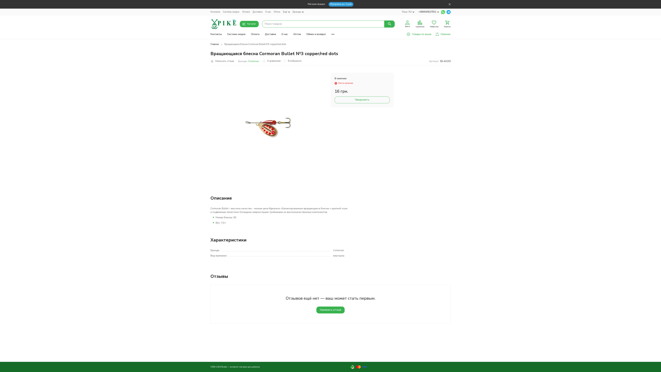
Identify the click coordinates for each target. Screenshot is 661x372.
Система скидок (231, 11)
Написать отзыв (330, 310)
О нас (268, 11)
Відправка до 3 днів (341, 4)
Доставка (258, 11)
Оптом (277, 11)
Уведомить (362, 100)
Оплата (246, 11)
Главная (215, 44)
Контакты (215, 11)
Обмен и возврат (316, 34)
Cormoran (253, 61)
